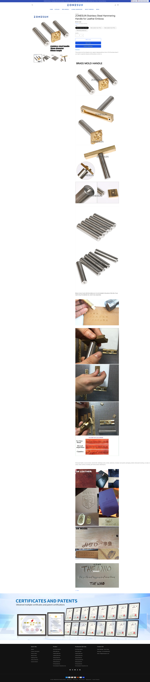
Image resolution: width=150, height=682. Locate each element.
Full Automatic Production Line (59, 665)
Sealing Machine (56, 657)
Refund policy (69, 679)
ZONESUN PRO (56, 679)
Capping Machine (56, 653)
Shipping (77, 23)
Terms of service (82, 679)
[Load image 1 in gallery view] (38, 58)
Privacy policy (75, 679)
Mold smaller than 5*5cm (96, 27)
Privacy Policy (34, 653)
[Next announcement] (118, 1)
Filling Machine (56, 651)
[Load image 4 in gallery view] (64, 58)
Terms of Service (34, 659)
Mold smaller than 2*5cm (82, 27)
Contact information (95, 679)
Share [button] (77, 590)
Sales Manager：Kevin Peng (103, 649)
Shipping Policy (34, 657)
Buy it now (88, 43)
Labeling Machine (56, 655)
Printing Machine (56, 663)
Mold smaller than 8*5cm (109, 27)
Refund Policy (34, 655)
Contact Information (35, 651)
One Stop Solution (57, 649)
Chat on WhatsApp (88, 46)
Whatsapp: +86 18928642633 (103, 651)
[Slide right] (69, 58)
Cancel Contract (34, 661)
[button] (32, 5)
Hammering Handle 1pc (82, 30)
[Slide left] (32, 58)
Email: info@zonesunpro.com (103, 653)
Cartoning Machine (57, 659)
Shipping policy (88, 679)
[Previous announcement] (31, 1)
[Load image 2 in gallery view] (46, 58)
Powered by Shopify (62, 679)
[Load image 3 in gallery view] (55, 58)
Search (32, 649)
